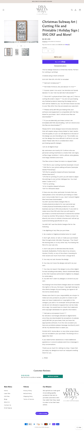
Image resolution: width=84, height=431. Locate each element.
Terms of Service (28, 399)
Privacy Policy (27, 390)
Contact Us (7, 405)
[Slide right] (25, 46)
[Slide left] (17, 46)
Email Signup (8, 408)
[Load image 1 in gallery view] (8, 52)
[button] (3, 10)
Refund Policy (27, 393)
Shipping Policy (28, 396)
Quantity (44, 47)
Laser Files (7, 393)
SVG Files (7, 396)
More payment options (60, 65)
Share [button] (46, 358)
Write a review (53, 376)
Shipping (44, 41)
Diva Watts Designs (44, 427)
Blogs (5, 399)
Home (6, 390)
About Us (7, 402)
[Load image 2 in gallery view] (17, 52)
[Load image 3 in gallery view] (25, 52)
